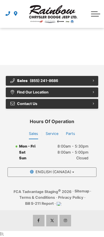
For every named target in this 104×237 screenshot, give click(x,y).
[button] (95, 13)
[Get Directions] (15, 13)
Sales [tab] (33, 133)
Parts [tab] (70, 133)
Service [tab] (52, 133)
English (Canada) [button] (53, 172)
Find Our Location (33, 92)
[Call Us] (8, 13)
